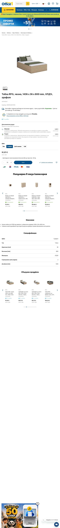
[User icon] (49, 3)
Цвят (3, 143)
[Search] (27, 3)
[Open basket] (57, 3)
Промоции (20, 10)
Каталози (41, 10)
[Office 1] (7, 3)
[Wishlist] (53, 3)
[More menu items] (46, 10)
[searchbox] (22, 3)
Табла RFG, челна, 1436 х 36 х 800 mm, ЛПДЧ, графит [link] (15, 35)
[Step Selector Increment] (11, 162)
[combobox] (36, 3)
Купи (23, 162)
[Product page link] (11, 184)
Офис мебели (15, 33)
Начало (3, 33)
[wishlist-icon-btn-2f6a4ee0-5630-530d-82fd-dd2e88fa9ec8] (56, 162)
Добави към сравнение (47, 162)
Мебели (9, 33)
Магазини (34, 10)
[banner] (30, 22)
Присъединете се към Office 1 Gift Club (17, 116)
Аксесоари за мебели (26, 33)
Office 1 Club (27, 10)
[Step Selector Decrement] (3, 162)
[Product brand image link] (5, 88)
